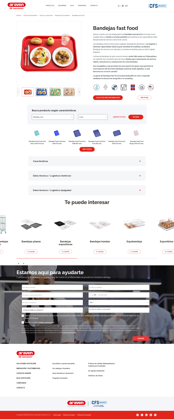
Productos (50, 5)
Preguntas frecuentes (60, 378)
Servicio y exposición (46, 15)
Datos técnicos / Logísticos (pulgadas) (52, 190)
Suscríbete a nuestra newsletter (63, 364)
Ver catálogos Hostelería (61, 368)
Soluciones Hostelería (30, 15)
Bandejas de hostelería (62, 15)
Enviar (141, 338)
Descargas (62, 5)
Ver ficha (144, 98)
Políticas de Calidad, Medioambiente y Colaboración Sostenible (101, 365)
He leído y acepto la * (40, 322)
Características (40, 161)
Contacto (94, 5)
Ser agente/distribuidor (96, 371)
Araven (19, 15)
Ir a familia (31, 252)
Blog (72, 5)
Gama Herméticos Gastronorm (63, 373)
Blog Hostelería (23, 378)
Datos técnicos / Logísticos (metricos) (52, 176)
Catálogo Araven (24, 373)
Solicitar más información (108, 98)
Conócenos (82, 5)
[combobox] (93, 295)
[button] (126, 6)
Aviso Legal (57, 415)
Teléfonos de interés (95, 376)
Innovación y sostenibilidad (28, 368)
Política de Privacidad (84, 415)
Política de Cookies (69, 415)
